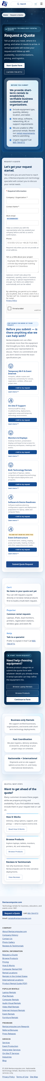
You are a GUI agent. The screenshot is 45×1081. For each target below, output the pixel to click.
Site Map (34, 1077)
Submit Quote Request (22, 564)
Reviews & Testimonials (13, 946)
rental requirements (26, 133)
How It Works (8, 965)
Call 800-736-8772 (14, 72)
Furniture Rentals (10, 1017)
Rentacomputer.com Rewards (15, 1026)
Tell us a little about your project (19, 257)
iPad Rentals (8, 996)
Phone (9, 238)
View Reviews (14, 877)
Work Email (12, 217)
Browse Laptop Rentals (22, 686)
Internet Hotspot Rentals (13, 1010)
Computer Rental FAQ (12, 969)
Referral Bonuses (10, 1030)
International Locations (13, 980)
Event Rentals (8, 1014)
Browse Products (22, 693)
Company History (10, 935)
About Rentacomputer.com (14, 931)
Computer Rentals (10, 999)
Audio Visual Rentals (11, 1003)
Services (6, 1042)
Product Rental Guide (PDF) (14, 983)
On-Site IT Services (10, 1053)
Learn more (13, 392)
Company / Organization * (17, 197)
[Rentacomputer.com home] (4, 4)
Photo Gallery (8, 942)
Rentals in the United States (14, 976)
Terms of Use (22, 1077)
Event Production (10, 1046)
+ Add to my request (22, 388)
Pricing (5, 962)
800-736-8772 (19, 142)
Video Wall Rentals (10, 1006)
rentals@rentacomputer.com (19, 918)
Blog (4, 1060)
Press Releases (9, 1033)
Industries (7, 1057)
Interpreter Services (11, 1049)
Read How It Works (17, 829)
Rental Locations (9, 972)
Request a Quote (12, 913)
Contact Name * (12, 206)
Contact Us (7, 938)
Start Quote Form (14, 65)
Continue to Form (22, 699)
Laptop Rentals (9, 992)
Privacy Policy (11, 300)
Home (5, 15)
